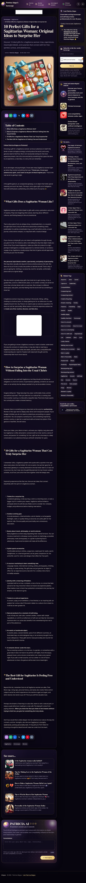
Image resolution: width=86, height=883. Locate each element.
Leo (62, 337)
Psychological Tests (74, 364)
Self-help (79, 376)
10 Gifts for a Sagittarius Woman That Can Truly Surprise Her (27, 137)
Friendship (72, 306)
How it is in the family (67, 330)
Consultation (7, 838)
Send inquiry (47, 857)
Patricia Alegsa (14, 53)
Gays (79, 306)
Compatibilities (65, 287)
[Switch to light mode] (78, 4)
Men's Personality (66, 357)
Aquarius (63, 279)
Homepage (7, 19)
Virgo (62, 388)
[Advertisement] (29, 12)
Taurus (75, 380)
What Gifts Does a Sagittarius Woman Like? (21, 129)
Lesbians (68, 337)
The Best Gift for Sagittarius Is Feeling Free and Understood (27, 139)
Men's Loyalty (65, 353)
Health (70, 310)
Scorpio (72, 376)
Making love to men (67, 345)
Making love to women (68, 349)
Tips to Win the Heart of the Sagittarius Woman (31, 794)
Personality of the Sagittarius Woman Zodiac (30, 805)
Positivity (64, 364)
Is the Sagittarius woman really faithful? (28, 760)
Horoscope (17, 744)
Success (68, 380)
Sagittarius (15, 19)
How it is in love (65, 326)
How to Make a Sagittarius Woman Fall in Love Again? (33, 783)
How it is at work (66, 322)
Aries (70, 279)
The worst (64, 384)
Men (78, 349)
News (75, 357)
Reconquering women (67, 372)
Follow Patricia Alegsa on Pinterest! (16, 145)
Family (76, 303)
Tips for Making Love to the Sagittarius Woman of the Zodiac (33, 773)
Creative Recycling (66, 299)
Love (80, 337)
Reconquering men (66, 368)
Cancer (76, 279)
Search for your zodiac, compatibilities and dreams (71, 410)
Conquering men (66, 291)
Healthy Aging (65, 314)
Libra (75, 337)
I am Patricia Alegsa (69, 11)
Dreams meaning (66, 303)
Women (25, 744)
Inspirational (78, 333)
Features (63, 306)
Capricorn (64, 283)
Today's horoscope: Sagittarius (71, 24)
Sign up (72, 65)
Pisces (72, 360)
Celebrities (72, 283)
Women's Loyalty (66, 391)
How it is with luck (66, 333)
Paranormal (64, 360)
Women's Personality (67, 395)
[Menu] (83, 4)
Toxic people (73, 384)
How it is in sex (77, 326)
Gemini (63, 310)
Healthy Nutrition (66, 318)
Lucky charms (65, 341)
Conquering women (67, 295)
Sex (62, 380)
